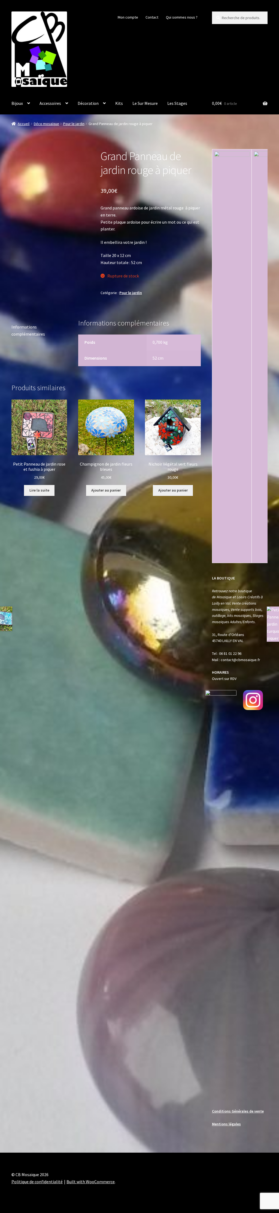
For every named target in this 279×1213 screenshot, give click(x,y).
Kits (119, 103)
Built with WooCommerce (90, 1181)
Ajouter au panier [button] (106, 490)
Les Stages (177, 103)
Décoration (88, 103)
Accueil (23, 123)
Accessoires (50, 103)
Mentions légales (226, 1124)
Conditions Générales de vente (238, 1111)
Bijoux (17, 103)
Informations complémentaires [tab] (28, 330)
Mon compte (128, 17)
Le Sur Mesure (145, 103)
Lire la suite (39, 490)
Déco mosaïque (46, 123)
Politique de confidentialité (37, 1181)
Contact (151, 17)
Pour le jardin (73, 123)
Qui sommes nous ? (182, 17)
